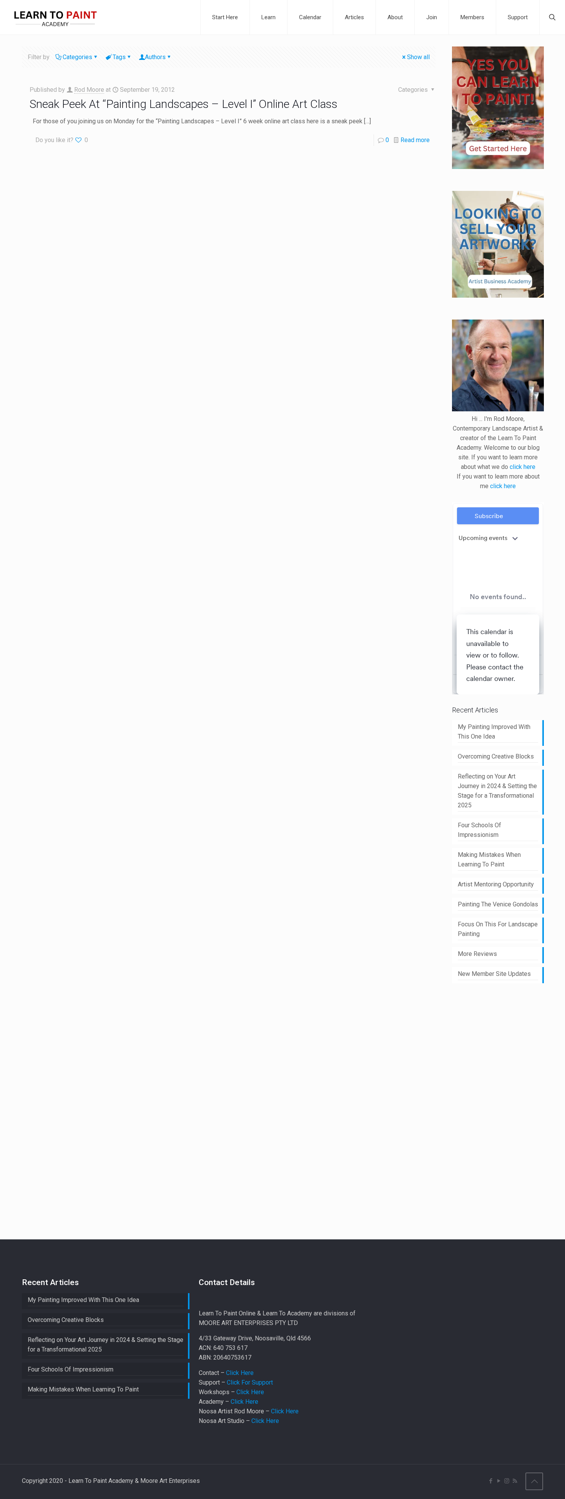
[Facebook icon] (491, 1480)
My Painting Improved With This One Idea (494, 731)
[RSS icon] (515, 1480)
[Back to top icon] (534, 1481)
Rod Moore (89, 89)
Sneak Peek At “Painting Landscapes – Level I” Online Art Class (183, 104)
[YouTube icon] (499, 1480)
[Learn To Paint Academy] (55, 17)
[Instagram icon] (507, 1480)
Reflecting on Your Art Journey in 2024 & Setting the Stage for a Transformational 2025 (497, 791)
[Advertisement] (508, 1110)
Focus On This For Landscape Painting (498, 929)
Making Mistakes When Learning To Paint (489, 859)
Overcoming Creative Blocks (496, 756)
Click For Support (250, 1382)
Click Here (240, 1372)
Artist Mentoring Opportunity (496, 884)
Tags (119, 57)
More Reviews (477, 953)
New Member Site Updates (494, 973)
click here (522, 466)
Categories (77, 57)
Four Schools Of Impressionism (479, 830)
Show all (418, 57)
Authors (155, 57)
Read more (415, 140)
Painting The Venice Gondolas (498, 904)
